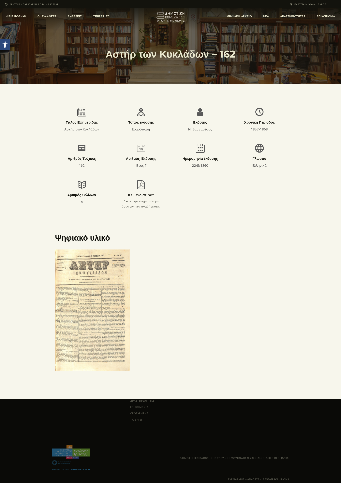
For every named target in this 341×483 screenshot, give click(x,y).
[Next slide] (124, 310)
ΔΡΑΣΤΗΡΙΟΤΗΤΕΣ (142, 400)
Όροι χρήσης (139, 413)
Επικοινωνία (139, 407)
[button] (5, 44)
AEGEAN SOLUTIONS (276, 479)
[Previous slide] (61, 310)
